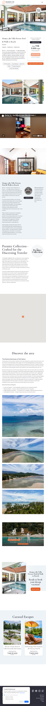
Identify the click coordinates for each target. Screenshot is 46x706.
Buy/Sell (42, 696)
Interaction (22, 64)
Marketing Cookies (9, 699)
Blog (43, 701)
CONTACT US (28, 198)
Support (42, 699)
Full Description (7, 64)
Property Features (16, 66)
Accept (26, 701)
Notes (9, 66)
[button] (3, 93)
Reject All (21, 701)
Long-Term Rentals (14, 68)
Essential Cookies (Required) (11, 695)
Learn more (22, 692)
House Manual (15, 64)
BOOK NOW (35, 589)
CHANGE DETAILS (36, 42)
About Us (42, 695)
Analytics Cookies (9, 697)
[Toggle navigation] (42, 2)
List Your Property (40, 698)
